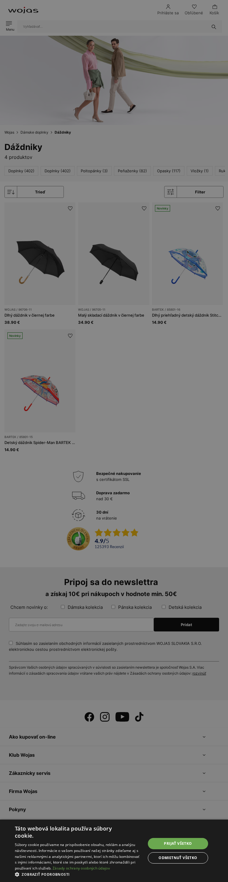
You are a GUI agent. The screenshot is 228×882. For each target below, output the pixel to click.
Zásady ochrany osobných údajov (81, 868)
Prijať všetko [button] (178, 843)
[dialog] (114, 441)
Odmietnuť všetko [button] (178, 857)
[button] (78, 874)
